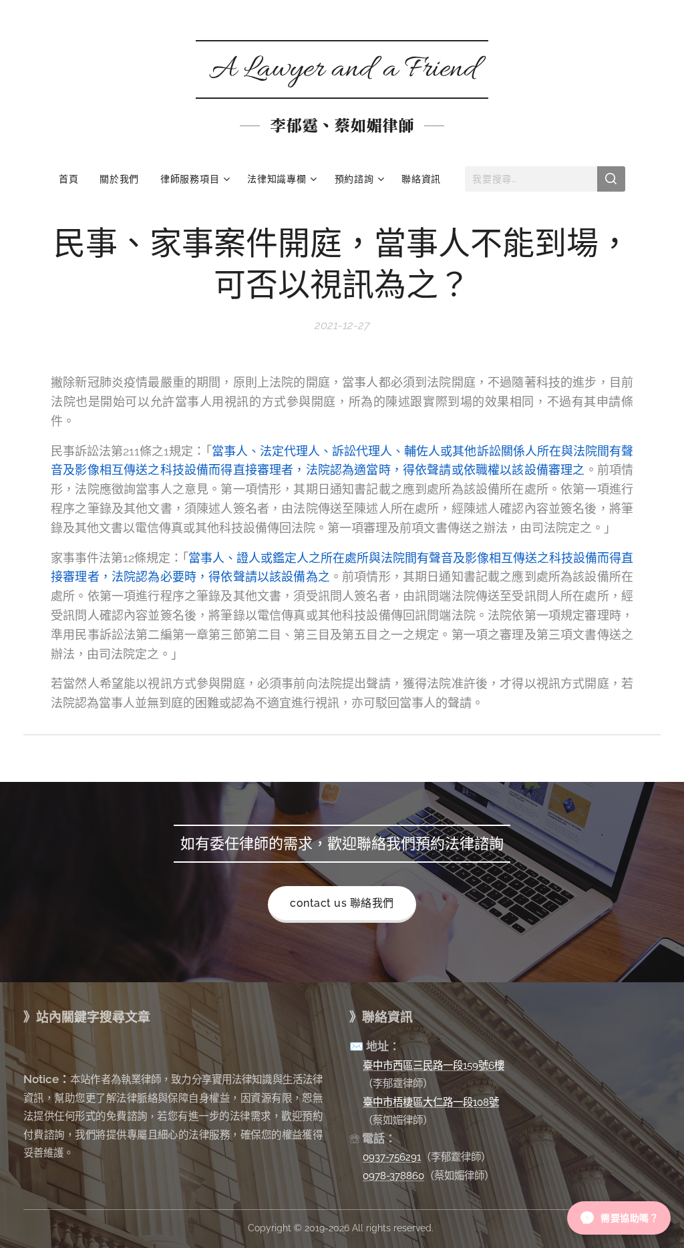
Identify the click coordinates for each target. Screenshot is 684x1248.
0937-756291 (392, 1157)
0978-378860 (393, 1175)
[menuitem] (74, 179)
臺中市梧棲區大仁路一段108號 (431, 1102)
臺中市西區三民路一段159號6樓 (433, 1065)
